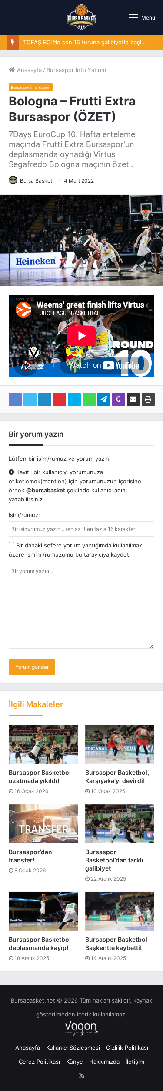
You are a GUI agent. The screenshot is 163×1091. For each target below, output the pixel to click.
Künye (74, 1061)
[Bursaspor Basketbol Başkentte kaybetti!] (120, 911)
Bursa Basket (36, 180)
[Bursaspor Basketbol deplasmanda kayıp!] (43, 911)
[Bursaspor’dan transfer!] (43, 823)
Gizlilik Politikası (127, 1047)
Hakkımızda (104, 1061)
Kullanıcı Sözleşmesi (73, 1047)
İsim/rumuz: (24, 514)
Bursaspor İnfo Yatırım (76, 69)
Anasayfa (28, 69)
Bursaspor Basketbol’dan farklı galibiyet (114, 860)
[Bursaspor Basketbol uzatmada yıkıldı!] (43, 744)
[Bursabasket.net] (81, 17)
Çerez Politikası (39, 1061)
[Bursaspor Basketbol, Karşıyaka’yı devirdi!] (120, 744)
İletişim (135, 1061)
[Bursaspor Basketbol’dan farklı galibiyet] (120, 823)
